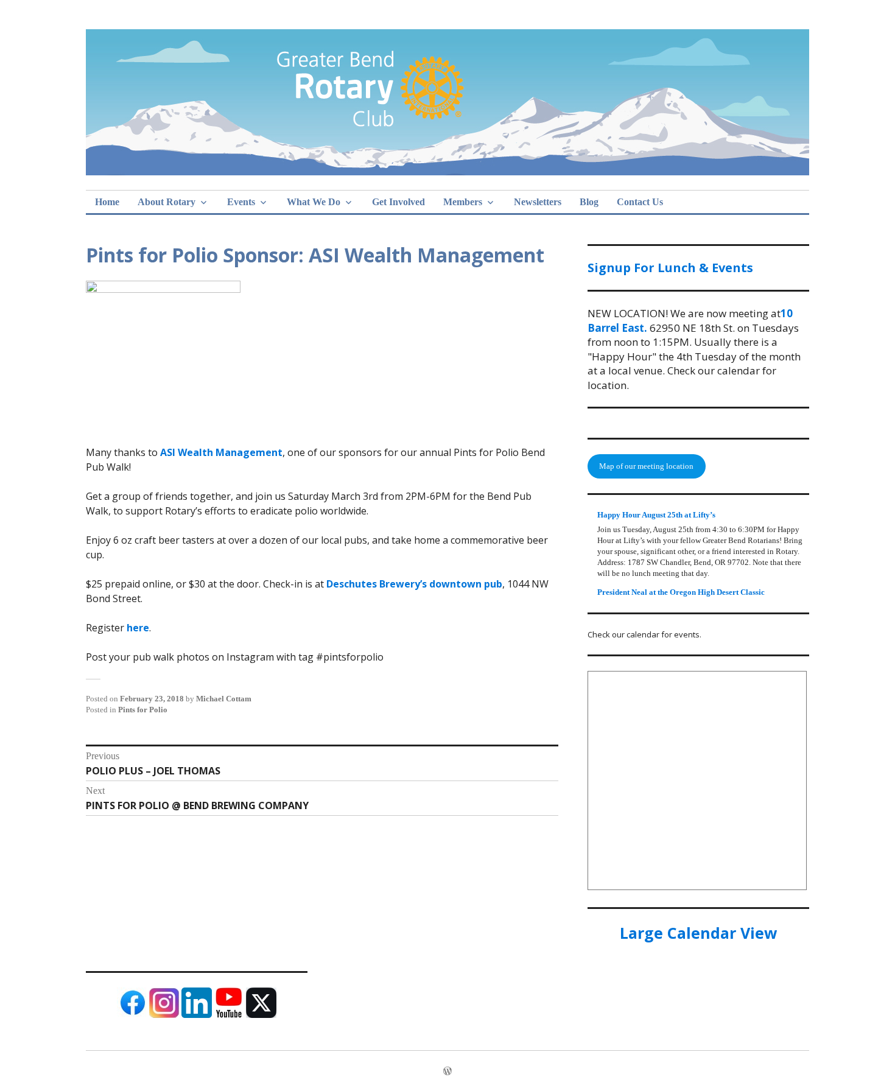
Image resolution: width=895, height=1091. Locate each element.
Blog (589, 202)
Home (107, 202)
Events (241, 202)
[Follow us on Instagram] (164, 1015)
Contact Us (640, 202)
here (138, 627)
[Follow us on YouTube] (229, 1015)
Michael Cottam (223, 698)
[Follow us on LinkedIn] (196, 1015)
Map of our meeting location (646, 466)
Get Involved (398, 202)
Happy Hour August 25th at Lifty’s (656, 514)
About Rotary (166, 202)
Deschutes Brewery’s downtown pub (414, 584)
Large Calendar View (698, 932)
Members (462, 202)
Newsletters (537, 202)
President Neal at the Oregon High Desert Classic (681, 592)
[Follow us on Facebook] (132, 1015)
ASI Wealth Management (221, 452)
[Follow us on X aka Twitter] (261, 1015)
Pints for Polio (142, 709)
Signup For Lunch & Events (670, 267)
